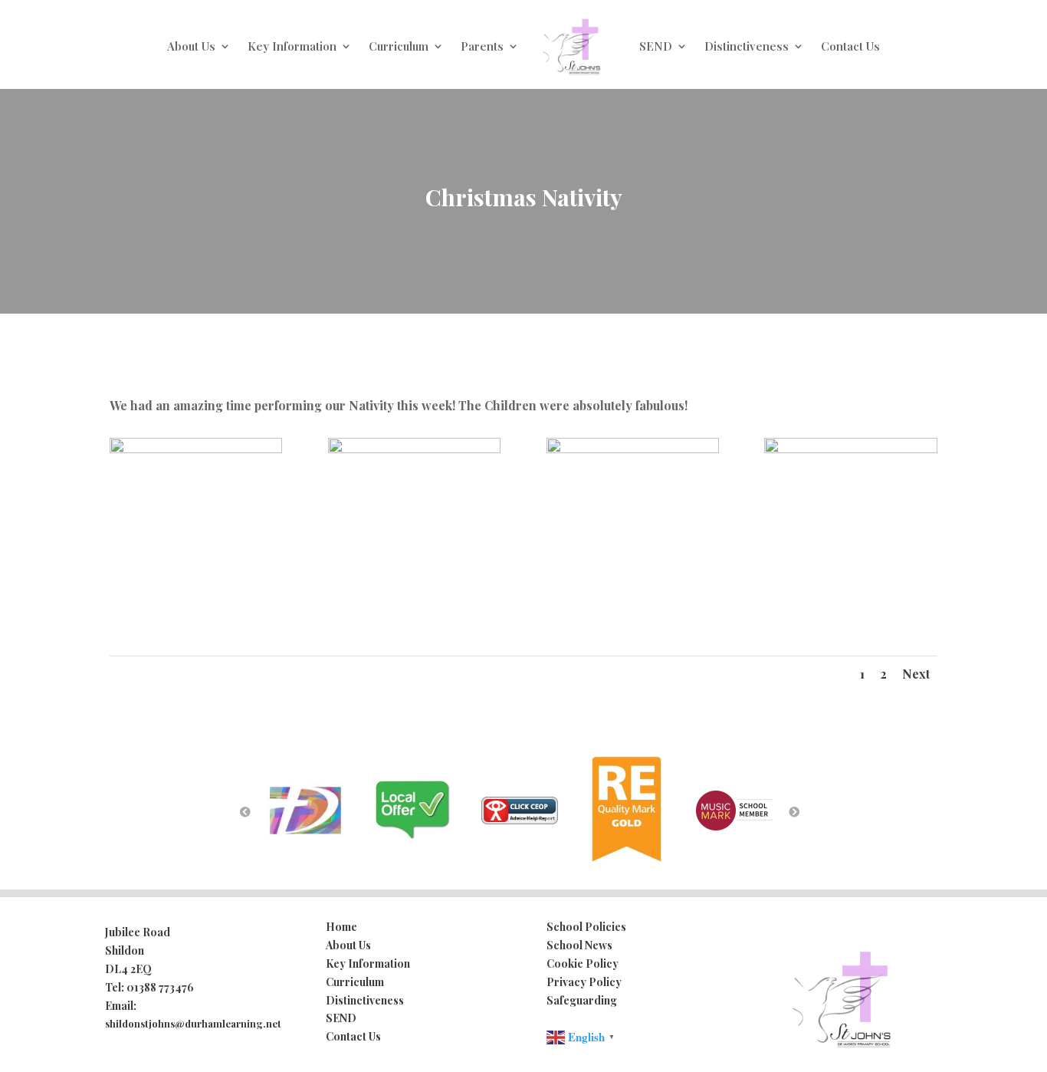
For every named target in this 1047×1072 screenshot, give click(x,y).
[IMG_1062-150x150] (196, 448)
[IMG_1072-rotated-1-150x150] (414, 448)
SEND (655, 46)
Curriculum (398, 46)
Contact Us (850, 46)
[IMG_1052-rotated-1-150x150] (850, 448)
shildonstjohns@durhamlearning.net (193, 1023)
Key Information (292, 46)
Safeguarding (581, 1000)
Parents (482, 46)
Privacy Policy (584, 982)
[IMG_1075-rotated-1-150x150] (632, 448)
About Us (191, 46)
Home (341, 926)
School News (579, 945)
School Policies (586, 926)
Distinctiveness (746, 46)
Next (916, 674)
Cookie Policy (582, 963)
